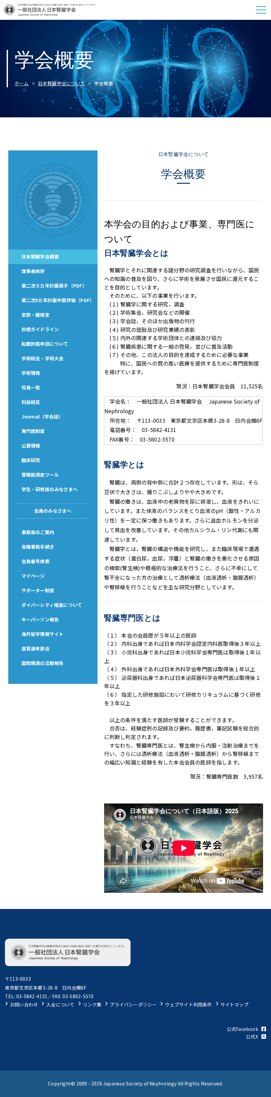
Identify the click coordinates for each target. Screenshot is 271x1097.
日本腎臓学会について (61, 83)
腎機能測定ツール (40, 474)
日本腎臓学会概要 (40, 256)
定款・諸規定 (35, 314)
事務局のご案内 (37, 532)
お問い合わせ (24, 1004)
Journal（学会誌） (42, 416)
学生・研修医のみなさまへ (49, 489)
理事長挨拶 (33, 271)
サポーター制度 (37, 590)
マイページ (33, 575)
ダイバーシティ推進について (51, 605)
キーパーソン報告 (40, 619)
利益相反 (30, 402)
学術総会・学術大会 (42, 358)
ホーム (22, 83)
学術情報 (30, 373)
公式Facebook (242, 1029)
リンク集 (92, 1004)
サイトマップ (234, 1004)
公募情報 (30, 445)
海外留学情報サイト (42, 634)
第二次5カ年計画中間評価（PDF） (58, 300)
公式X (252, 1036)
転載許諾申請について (44, 343)
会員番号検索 (35, 561)
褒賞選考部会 (35, 648)
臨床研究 (30, 460)
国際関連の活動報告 (42, 663)
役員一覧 (30, 387)
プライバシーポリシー (133, 1004)
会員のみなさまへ (53, 510)
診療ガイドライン (40, 329)
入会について (60, 1004)
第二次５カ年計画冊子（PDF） (54, 285)
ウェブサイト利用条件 (188, 1004)
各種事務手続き (37, 546)
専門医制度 (33, 431)
